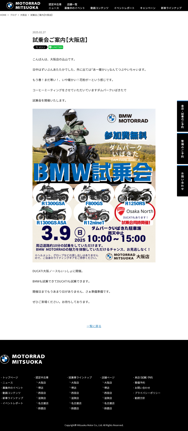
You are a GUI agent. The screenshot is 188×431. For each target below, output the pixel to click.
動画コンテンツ (100, 8)
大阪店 (42, 382)
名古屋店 (43, 403)
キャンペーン (148, 8)
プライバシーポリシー (147, 393)
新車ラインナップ (171, 8)
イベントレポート (124, 8)
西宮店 (42, 393)
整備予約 (140, 382)
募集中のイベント (74, 8)
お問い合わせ (142, 387)
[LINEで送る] (55, 47)
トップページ (10, 377)
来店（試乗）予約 (144, 377)
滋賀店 (42, 398)
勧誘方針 (140, 398)
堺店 (40, 387)
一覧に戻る (94, 326)
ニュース (54, 8)
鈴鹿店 (42, 408)
